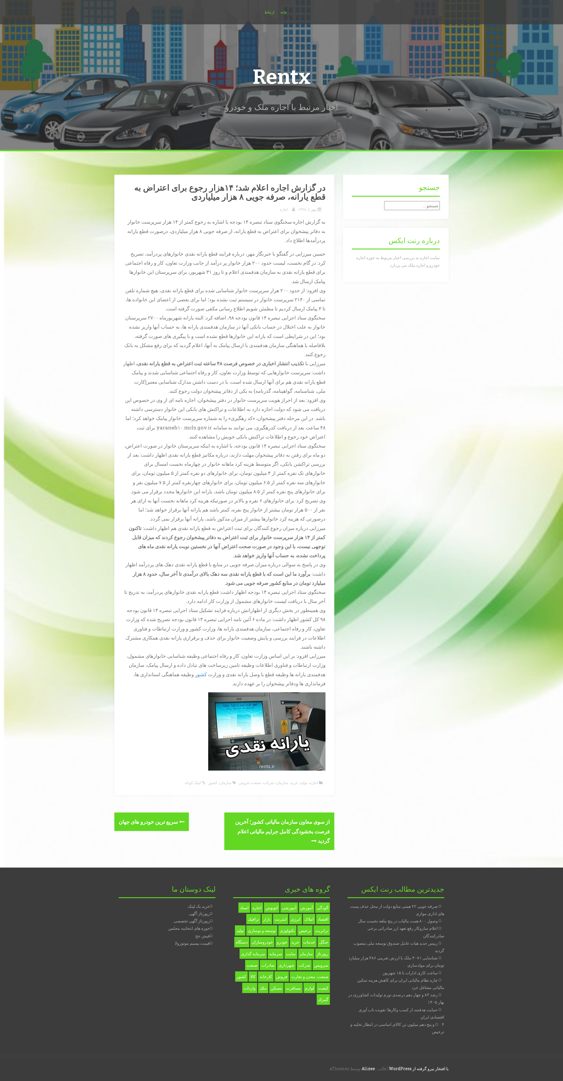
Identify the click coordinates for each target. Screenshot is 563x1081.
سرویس (321, 965)
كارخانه (266, 976)
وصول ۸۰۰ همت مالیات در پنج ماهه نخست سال (398, 921)
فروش (244, 782)
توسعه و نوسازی (262, 930)
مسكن (276, 988)
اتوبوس (271, 907)
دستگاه (242, 942)
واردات (250, 988)
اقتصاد (323, 919)
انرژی (296, 919)
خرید (294, 782)
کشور (201, 674)
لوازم (309, 988)
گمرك (323, 999)
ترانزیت (321, 930)
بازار (267, 919)
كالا (253, 976)
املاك (309, 919)
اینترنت (280, 919)
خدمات (309, 942)
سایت (291, 953)
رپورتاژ (322, 953)
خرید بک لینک (199, 906)
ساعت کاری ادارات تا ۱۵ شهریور (410, 972)
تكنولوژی (287, 930)
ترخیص (305, 930)
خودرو (282, 942)
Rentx (281, 77)
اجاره (284, 209)
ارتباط (269, 12)
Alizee (368, 1068)
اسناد (244, 907)
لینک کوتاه (193, 782)
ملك (263, 988)
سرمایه (275, 953)
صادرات (268, 965)
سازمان (282, 782)
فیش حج (202, 936)
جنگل (323, 942)
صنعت (256, 782)
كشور (212, 782)
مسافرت (293, 988)
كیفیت (323, 988)
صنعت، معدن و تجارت (309, 976)
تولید (304, 782)
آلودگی (322, 907)
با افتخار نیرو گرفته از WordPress (419, 1068)
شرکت (268, 782)
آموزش (306, 907)
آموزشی (289, 907)
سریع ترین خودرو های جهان (149, 821)
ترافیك (253, 919)
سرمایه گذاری (253, 953)
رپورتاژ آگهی (199, 913)
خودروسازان (262, 942)
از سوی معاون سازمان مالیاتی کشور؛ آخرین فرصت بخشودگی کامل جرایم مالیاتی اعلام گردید (282, 831)
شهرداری (286, 965)
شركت (304, 965)
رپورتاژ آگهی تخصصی (192, 921)
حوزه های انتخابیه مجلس (189, 928)
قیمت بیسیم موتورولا (192, 943)
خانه (283, 12)
